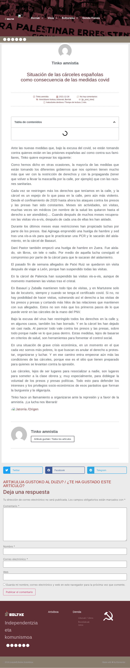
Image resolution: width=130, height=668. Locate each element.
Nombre (9, 546)
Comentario (11, 506)
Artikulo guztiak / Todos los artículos (52, 439)
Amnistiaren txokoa (47, 99)
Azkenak (60, 99)
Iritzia (51, 18)
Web (5, 572)
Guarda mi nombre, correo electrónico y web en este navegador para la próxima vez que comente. (65, 584)
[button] (114, 122)
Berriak (35, 18)
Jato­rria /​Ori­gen (27, 409)
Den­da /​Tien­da (91, 18)
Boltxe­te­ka (68, 18)
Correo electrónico (15, 559)
